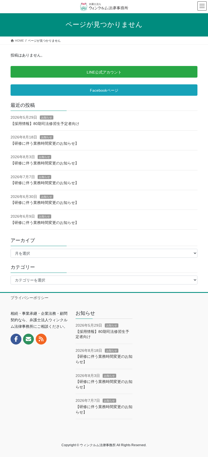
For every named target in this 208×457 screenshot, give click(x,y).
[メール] (28, 339)
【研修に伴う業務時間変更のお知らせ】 (45, 143)
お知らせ (46, 117)
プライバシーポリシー (29, 298)
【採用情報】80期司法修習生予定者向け (45, 123)
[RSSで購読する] (41, 339)
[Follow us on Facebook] (16, 339)
